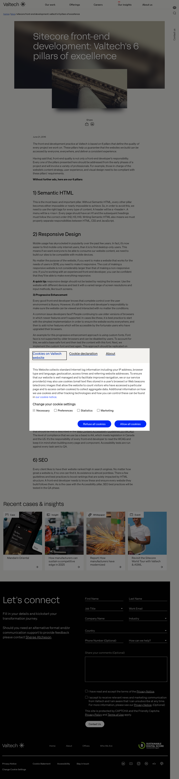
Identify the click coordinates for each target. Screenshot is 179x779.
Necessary (43, 410)
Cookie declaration (83, 354)
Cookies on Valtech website (47, 356)
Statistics (87, 410)
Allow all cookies (130, 424)
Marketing (107, 410)
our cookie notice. (46, 397)
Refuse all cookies (94, 424)
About (110, 354)
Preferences (65, 410)
